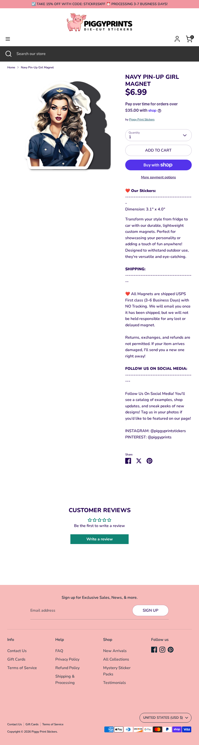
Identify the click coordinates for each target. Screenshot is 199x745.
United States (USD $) (163, 717)
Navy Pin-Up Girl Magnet (37, 67)
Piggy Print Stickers (142, 119)
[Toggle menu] (8, 39)
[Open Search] (8, 54)
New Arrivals (115, 651)
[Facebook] (154, 650)
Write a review (99, 539)
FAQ (59, 651)
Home (11, 67)
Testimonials (114, 682)
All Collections (116, 659)
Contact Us (17, 651)
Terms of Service (22, 668)
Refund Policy (67, 668)
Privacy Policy (67, 659)
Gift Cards (16, 659)
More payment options (158, 177)
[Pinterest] (171, 650)
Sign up (150, 610)
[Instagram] (162, 650)
